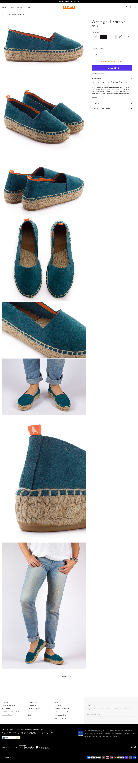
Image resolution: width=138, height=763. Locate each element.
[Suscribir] (133, 714)
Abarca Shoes (8, 747)
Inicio (4, 14)
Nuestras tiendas (7, 715)
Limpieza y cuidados (34, 708)
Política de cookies (60, 715)
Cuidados (95, 103)
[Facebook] (132, 747)
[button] (5, 7)
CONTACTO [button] (5, 702)
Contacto (31, 718)
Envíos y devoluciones (35, 712)
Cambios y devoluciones (101, 108)
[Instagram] (135, 747)
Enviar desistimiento (60, 718)
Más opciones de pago (99, 73)
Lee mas (94, 97)
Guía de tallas (98, 48)
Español (6, 757)
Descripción (96, 78)
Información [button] (33, 702)
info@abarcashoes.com (9, 705)
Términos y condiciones (61, 708)
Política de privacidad (61, 712)
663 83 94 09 (6, 708)
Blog (29, 715)
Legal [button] (56, 702)
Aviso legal (57, 705)
